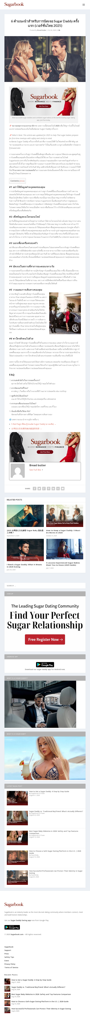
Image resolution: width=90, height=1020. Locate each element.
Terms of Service (11, 967)
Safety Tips (9, 957)
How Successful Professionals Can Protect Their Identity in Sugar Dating (41, 1009)
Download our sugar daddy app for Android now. (45, 669)
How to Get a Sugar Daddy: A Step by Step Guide (31, 980)
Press (6, 954)
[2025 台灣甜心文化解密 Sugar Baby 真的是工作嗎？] (25, 516)
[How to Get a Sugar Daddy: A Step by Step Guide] (7, 981)
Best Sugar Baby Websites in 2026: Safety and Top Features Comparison (41, 994)
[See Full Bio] (42, 469)
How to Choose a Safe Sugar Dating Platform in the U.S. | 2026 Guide (39, 1001)
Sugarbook (8, 947)
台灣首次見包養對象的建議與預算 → (26, 428)
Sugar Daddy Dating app (21, 920)
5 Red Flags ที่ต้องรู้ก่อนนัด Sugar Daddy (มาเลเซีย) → (33, 424)
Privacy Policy (9, 964)
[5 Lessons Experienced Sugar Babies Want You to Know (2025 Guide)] (64, 549)
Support (7, 950)
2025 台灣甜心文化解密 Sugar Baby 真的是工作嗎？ (25, 531)
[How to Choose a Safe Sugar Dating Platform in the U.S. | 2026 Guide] (7, 1003)
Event (6, 960)
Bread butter (41, 30)
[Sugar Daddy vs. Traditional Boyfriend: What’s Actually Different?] (7, 989)
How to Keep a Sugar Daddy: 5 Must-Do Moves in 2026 (63, 531)
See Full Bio (35, 469)
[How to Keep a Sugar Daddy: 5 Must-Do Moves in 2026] (64, 516)
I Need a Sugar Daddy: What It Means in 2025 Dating (24, 565)
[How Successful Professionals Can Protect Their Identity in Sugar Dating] (7, 1010)
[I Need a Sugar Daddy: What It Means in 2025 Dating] (25, 550)
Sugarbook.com (17, 934)
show (22, 181)
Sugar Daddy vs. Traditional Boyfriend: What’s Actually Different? (38, 987)
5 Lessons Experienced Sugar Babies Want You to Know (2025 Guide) (63, 564)
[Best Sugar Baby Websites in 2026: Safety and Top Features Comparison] (7, 996)
